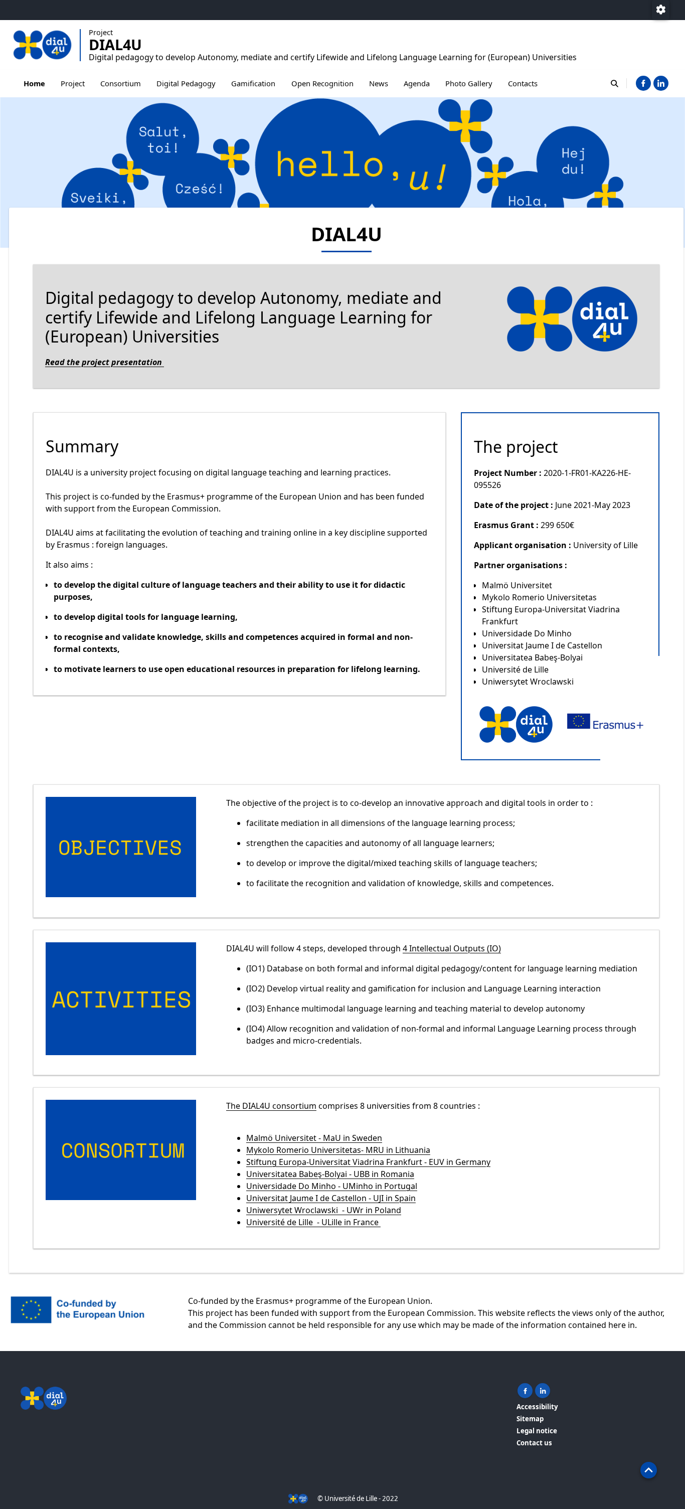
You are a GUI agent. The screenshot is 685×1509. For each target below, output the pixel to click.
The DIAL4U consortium (271, 1105)
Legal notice (537, 1430)
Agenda (417, 83)
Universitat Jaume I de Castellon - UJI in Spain (331, 1198)
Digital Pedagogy (186, 83)
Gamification (253, 83)
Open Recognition (322, 83)
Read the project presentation (104, 362)
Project (73, 83)
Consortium (120, 83)
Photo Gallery (468, 83)
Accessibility (537, 1406)
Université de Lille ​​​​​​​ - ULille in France (313, 1222)
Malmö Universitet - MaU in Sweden (314, 1137)
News (378, 83)
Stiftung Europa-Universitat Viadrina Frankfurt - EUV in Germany (368, 1161)
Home (34, 83)
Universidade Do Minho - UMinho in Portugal (331, 1186)
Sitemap (530, 1418)
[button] (648, 1470)
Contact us (534, 1442)
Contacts (523, 83)
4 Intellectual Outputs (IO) (452, 948)
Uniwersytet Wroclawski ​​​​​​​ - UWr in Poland (323, 1210)
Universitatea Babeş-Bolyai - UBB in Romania (330, 1174)
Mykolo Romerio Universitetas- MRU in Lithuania (338, 1149)
